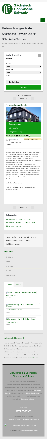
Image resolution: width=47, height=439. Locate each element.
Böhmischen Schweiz (32, 393)
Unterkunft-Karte (32, 358)
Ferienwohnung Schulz (16, 105)
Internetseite (13, 128)
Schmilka (19, 223)
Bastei (29, 219)
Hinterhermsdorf (11, 275)
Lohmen (19, 226)
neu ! (9, 284)
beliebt (18, 284)
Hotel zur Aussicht (12, 295)
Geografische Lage (15, 132)
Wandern (27, 223)
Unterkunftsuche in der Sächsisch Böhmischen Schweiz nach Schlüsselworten (21, 240)
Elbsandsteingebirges (27, 399)
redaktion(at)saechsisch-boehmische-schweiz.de (24, 419)
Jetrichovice (9, 257)
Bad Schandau (10, 271)
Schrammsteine (11, 219)
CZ (24, 219)
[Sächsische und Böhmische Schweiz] (19, 9)
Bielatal (8, 261)
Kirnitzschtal (9, 266)
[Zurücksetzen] (39, 55)
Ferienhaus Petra (12, 322)
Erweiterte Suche (14, 82)
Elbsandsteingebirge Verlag (29, 430)
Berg (20, 219)
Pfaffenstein (10, 226)
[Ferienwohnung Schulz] (23, 114)
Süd (33, 223)
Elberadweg (10, 223)
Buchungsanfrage (15, 124)
